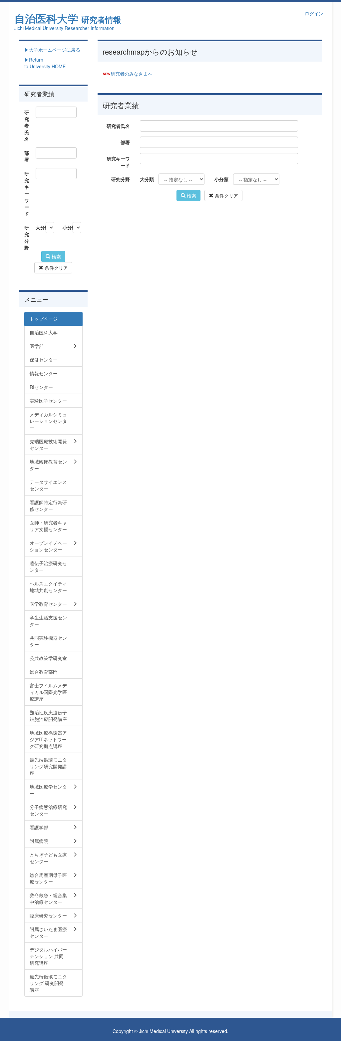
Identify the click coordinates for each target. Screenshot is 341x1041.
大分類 (147, 179)
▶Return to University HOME (45, 63)
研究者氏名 (118, 126)
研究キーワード (118, 162)
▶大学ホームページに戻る (52, 49)
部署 (125, 142)
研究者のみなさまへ (132, 73)
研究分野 (120, 179)
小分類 (221, 179)
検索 (190, 195)
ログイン (314, 13)
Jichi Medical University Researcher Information (64, 28)
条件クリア (225, 195)
